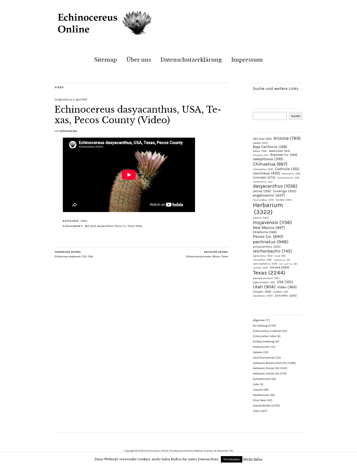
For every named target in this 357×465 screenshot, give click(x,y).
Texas (130, 226)
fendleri (284, 199)
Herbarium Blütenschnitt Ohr (270, 363)
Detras (262, 191)
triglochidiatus (264, 282)
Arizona (287, 138)
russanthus (262, 260)
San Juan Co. (288, 263)
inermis (261, 217)
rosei (280, 255)
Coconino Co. (291, 173)
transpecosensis (266, 278)
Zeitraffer (286, 295)
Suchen (295, 116)
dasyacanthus (105, 226)
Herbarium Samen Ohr (266, 373)
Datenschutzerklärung (191, 59)
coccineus (266, 173)
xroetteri (280, 291)
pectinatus (270, 241)
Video (59, 87)
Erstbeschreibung (263, 341)
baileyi (260, 142)
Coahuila (287, 169)
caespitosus (268, 159)
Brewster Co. (284, 155)
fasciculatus (263, 199)
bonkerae (260, 155)
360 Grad (90, 226)
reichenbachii (272, 251)
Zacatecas (263, 295)
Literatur (258, 389)
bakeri (260, 151)
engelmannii (269, 195)
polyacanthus (267, 246)
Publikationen (261, 395)
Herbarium (268, 209)
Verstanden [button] (231, 459)
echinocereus (68, 130)
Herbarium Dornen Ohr (266, 368)
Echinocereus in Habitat (267, 331)
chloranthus (263, 169)
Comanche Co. (288, 177)
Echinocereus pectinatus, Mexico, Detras (207, 254)
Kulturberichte (261, 378)
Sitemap (105, 59)
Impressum (247, 59)
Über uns (138, 59)
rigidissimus (263, 256)
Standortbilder (261, 405)
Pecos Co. (120, 226)
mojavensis (272, 222)
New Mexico (269, 227)
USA (285, 282)
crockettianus (263, 181)
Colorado (264, 177)
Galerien (258, 352)
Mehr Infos (252, 459)
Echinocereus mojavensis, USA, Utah (74, 254)
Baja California (270, 147)
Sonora (279, 267)
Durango (284, 191)
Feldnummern (261, 346)
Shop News (259, 400)
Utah (264, 287)
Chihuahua (270, 164)
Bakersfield (279, 151)
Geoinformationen (264, 357)
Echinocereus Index (264, 336)
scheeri (260, 267)
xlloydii (262, 291)
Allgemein (259, 320)
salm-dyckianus (265, 263)
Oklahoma (265, 232)
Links (256, 384)
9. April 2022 (80, 99)
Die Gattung (260, 325)
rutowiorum (282, 260)
